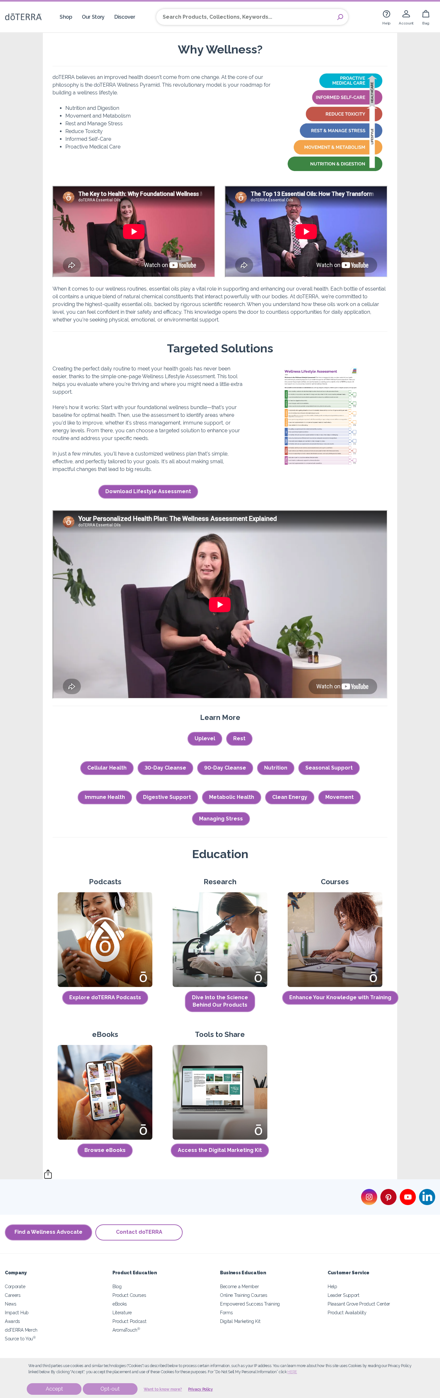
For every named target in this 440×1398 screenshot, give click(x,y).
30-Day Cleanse (165, 768)
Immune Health (105, 797)
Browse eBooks (105, 1150)
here (292, 1372)
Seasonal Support (329, 768)
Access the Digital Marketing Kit (220, 1150)
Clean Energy (289, 797)
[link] (386, 17)
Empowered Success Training (250, 1304)
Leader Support (343, 1295)
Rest (239, 738)
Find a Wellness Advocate (48, 1232)
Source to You (20, 1338)
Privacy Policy (200, 1389)
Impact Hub (17, 1312)
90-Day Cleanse (225, 768)
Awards (12, 1321)
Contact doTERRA (139, 1232)
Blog (117, 1286)
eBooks (119, 1304)
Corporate (15, 1286)
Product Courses (129, 1295)
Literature (122, 1312)
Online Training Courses (243, 1295)
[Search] (340, 17)
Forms (226, 1312)
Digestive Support (167, 797)
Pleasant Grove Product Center (359, 1304)
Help (332, 1286)
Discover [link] (124, 17)
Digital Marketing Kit (240, 1321)
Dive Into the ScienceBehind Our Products (220, 1001)
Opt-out (110, 1389)
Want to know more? (163, 1389)
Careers (13, 1295)
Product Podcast (129, 1321)
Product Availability (347, 1312)
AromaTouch (126, 1330)
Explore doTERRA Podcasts (105, 997)
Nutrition (275, 768)
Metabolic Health (231, 797)
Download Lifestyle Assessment (148, 491)
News (10, 1304)
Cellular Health (107, 768)
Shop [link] (66, 17)
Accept (54, 1389)
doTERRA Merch (21, 1330)
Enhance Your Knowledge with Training (340, 997)
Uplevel (205, 738)
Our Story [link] (93, 17)
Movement (339, 797)
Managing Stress (221, 819)
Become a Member (239, 1286)
